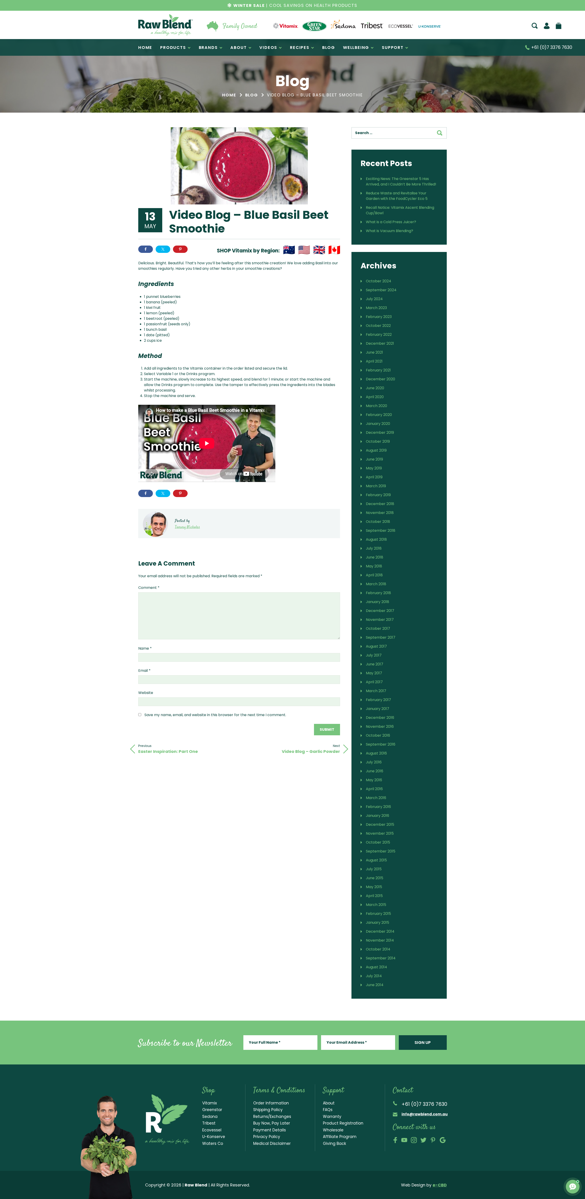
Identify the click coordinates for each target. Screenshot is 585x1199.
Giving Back (334, 1143)
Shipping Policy (268, 1109)
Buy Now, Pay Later (271, 1123)
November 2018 (380, 512)
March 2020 (376, 405)
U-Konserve (213, 1136)
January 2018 (377, 601)
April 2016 (374, 788)
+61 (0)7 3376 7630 (551, 47)
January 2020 (378, 423)
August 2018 (376, 539)
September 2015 (380, 851)
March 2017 (376, 690)
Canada (334, 250)
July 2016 (374, 762)
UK (319, 250)
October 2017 (378, 628)
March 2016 (376, 797)
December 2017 (380, 610)
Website (145, 692)
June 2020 (375, 388)
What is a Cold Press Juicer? (391, 222)
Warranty (332, 1116)
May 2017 (374, 673)
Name (145, 648)
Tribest (208, 1123)
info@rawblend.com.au (425, 1114)
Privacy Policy (266, 1136)
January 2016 (377, 815)
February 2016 (378, 806)
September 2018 (380, 530)
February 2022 (379, 334)
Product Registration (343, 1123)
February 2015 (378, 913)
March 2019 (376, 486)
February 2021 (378, 370)
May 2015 (374, 886)
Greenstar (212, 1109)
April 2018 (374, 575)
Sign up (423, 1042)
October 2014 (378, 949)
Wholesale (333, 1130)
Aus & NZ (289, 250)
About (329, 1103)
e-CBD (440, 1185)
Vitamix (209, 1103)
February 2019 (378, 495)
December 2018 (380, 503)
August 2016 (376, 753)
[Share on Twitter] (163, 249)
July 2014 (374, 976)
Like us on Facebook (395, 1140)
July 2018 (374, 548)
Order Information (271, 1103)
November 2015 (380, 833)
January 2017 (377, 708)
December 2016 (380, 717)
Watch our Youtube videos (404, 1140)
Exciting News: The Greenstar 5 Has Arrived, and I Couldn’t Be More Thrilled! (401, 181)
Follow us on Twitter (423, 1140)
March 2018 (376, 584)
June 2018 (374, 557)
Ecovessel (211, 1130)
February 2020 (379, 414)
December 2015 (380, 824)
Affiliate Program (339, 1136)
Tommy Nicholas (187, 527)
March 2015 (376, 904)
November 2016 (380, 726)
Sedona (210, 1116)
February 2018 (378, 593)
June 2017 (374, 664)
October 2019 (378, 441)
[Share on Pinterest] (180, 249)
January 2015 (377, 922)
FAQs (327, 1109)
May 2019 (374, 468)
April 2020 (375, 397)
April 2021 (374, 361)
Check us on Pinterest (433, 1140)
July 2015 (374, 869)
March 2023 (376, 307)
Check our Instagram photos (414, 1140)
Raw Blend (165, 25)
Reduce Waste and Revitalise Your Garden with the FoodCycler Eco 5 (397, 196)
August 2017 (376, 646)
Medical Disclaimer (272, 1143)
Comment (149, 587)
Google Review (443, 1140)
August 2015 (376, 860)
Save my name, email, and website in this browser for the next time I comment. (215, 714)
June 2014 (374, 984)
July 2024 (374, 299)
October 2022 (378, 325)
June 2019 (374, 459)
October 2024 (378, 281)
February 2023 (379, 316)
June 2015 (374, 878)
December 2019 (380, 432)
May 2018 (374, 566)
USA (304, 250)
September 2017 (380, 637)
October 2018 (378, 521)
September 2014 (381, 958)
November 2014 (380, 940)
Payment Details (269, 1130)
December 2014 (380, 931)
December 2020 (380, 379)
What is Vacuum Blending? (389, 230)
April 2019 (374, 477)
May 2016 (374, 780)
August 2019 (376, 450)
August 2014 (376, 967)
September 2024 (381, 290)
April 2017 (374, 682)
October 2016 (378, 735)
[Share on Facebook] (145, 249)
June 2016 (374, 771)
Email (144, 670)
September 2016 (380, 744)
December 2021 (380, 343)
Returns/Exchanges (272, 1116)
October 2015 (378, 842)
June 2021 (374, 352)
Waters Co (212, 1143)
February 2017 (378, 699)
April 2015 (374, 895)
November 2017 (380, 619)
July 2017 (374, 655)
